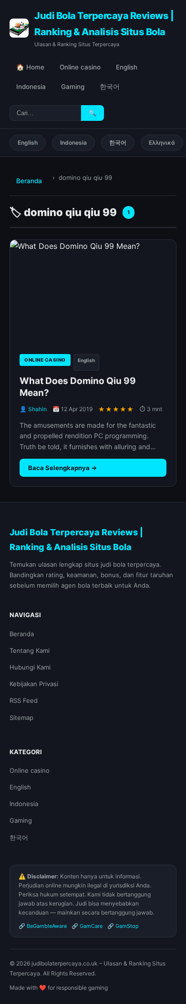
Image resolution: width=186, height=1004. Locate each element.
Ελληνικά (162, 142)
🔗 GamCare (87, 926)
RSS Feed (24, 700)
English (126, 67)
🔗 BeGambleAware (43, 926)
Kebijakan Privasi (34, 684)
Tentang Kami (30, 650)
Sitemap (21, 717)
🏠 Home (30, 67)
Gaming (72, 86)
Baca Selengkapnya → (62, 468)
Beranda (29, 181)
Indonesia (31, 86)
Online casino (80, 67)
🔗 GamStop (123, 926)
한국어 (110, 86)
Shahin (37, 409)
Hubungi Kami (30, 667)
